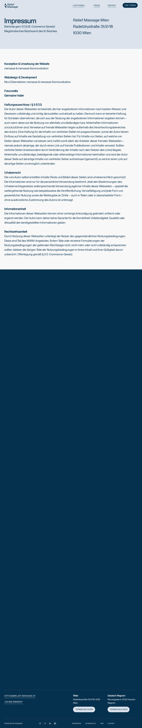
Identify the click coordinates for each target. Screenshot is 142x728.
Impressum (76, 723)
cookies (111, 723)
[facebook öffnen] (45, 723)
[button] (79, 5)
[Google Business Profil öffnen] (55, 723)
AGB (102, 723)
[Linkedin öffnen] (50, 723)
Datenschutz (90, 723)
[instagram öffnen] (40, 723)
